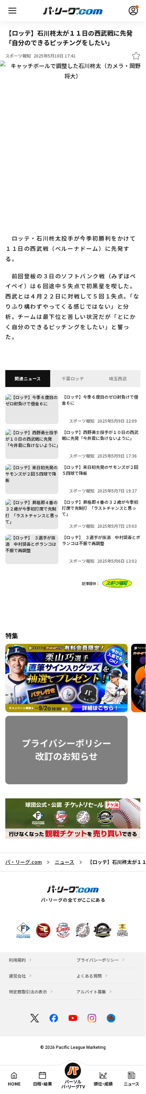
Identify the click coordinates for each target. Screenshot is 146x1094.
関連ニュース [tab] (27, 378)
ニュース (64, 861)
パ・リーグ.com (23, 861)
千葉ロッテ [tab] (73, 378)
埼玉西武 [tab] (118, 378)
